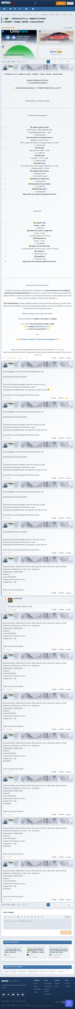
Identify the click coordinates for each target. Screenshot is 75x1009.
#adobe (6, 971)
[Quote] (18, 917)
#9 (3, 649)
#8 (8, 609)
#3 (3, 438)
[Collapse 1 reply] (5, 604)
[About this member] (71, 69)
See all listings (68, 28)
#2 (3, 398)
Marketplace (37, 989)
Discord (67, 983)
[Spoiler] (35, 917)
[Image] (31, 917)
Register (61, 3)
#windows (61, 971)
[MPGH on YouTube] (13, 994)
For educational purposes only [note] (42, 1005)
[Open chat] (10, 9)
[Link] (28, 917)
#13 (4, 814)
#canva (14, 971)
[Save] (69, 19)
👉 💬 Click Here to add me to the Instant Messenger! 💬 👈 (37, 339)
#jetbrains (22, 971)
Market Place (16, 14)
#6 (3, 553)
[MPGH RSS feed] (23, 994)
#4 (3, 478)
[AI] (27, 9)
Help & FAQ (47, 994)
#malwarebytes (33, 971)
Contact (67, 986)
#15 (4, 899)
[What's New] (15, 9)
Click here (60, 350)
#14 (4, 857)
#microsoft (43, 971)
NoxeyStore (42, 326)
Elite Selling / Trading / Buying (30, 14)
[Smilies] (42, 917)
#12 (4, 772)
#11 (4, 729)
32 (64, 62)
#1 (3, 358)
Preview (67, 917)
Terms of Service (46, 990)
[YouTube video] (38, 917)
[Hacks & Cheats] (21, 9)
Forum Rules (47, 986)
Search (36, 992)
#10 (4, 689)
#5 (3, 518)
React (69, 358)
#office (52, 971)
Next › (69, 62)
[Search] (35, 3)
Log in (70, 3)
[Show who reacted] (70, 398)
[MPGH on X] (8, 994)
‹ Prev (42, 62)
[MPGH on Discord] (3, 994)
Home (2, 14)
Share (62, 358)
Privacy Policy (48, 983)
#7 (3, 593)
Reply (54, 358)
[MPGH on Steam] (18, 994)
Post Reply (66, 932)
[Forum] (5, 9)
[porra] (13, 3)
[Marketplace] (34, 9)
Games (36, 986)
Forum (8, 14)
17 (57, 62)
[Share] (69, 23)
